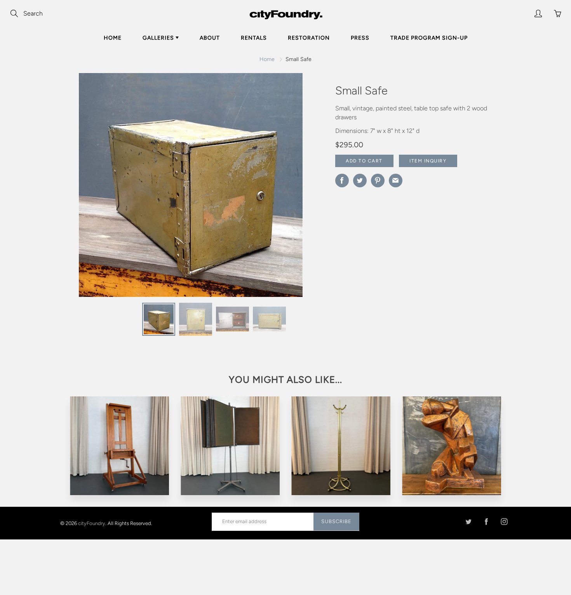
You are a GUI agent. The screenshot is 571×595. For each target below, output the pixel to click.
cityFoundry (91, 523)
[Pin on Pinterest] (378, 180)
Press (360, 38)
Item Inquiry (427, 161)
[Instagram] (504, 521)
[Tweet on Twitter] (360, 180)
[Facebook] (486, 521)
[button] (296, 187)
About (210, 38)
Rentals (254, 38)
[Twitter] (468, 521)
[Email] (395, 180)
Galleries (159, 38)
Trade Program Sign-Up (429, 38)
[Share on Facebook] (342, 180)
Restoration (309, 38)
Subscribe (336, 521)
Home (113, 38)
